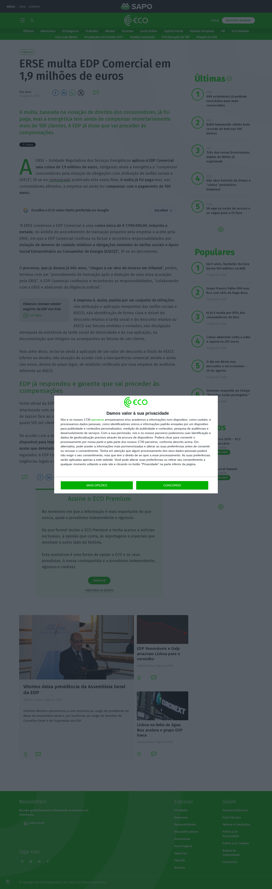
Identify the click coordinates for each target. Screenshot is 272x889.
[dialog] (136, 444)
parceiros (97, 419)
